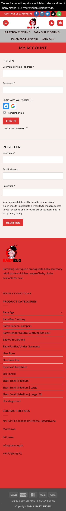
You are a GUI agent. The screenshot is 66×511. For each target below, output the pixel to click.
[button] (6, 23)
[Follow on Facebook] (36, 13)
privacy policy (14, 213)
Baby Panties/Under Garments (21, 346)
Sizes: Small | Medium (16, 380)
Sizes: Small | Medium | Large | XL (22, 394)
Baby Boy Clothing (17, 32)
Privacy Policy (46, 500)
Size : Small (9, 373)
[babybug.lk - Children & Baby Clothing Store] (33, 23)
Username (14, 152)
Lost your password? (15, 128)
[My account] (51, 23)
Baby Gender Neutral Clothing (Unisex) (26, 332)
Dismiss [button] (59, 7)
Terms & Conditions (23, 500)
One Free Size (11, 360)
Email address (16, 169)
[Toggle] (61, 312)
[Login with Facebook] (6, 106)
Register (13, 222)
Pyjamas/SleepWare (25, 38)
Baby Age (48, 38)
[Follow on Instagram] (42, 13)
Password (14, 83)
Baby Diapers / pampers (17, 325)
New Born (9, 353)
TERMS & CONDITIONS (17, 293)
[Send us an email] (53, 13)
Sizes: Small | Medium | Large (20, 387)
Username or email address (23, 66)
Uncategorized (11, 401)
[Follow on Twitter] (47, 13)
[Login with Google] (13, 106)
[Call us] (58, 13)
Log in (11, 120)
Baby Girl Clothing (46, 32)
